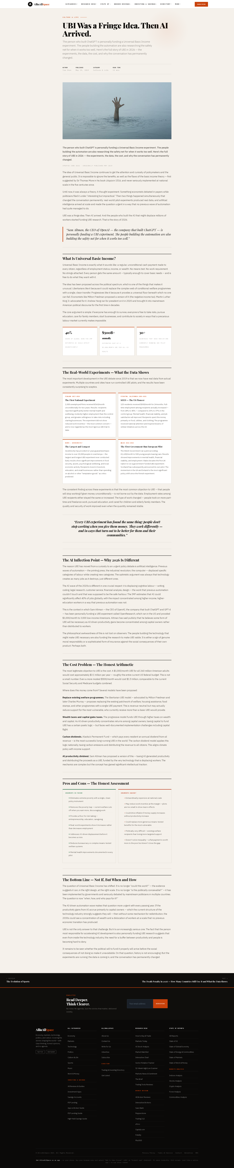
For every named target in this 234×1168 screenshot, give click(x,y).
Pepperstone (140, 1113)
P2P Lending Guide (75, 1113)
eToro (137, 1124)
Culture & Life (71, 17)
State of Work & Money (178, 1063)
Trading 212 (140, 1119)
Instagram (51, 1052)
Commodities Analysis (178, 1097)
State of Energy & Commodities (181, 1052)
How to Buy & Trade (143, 1036)
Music (70, 1068)
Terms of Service (165, 1153)
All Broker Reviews (142, 1097)
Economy (71, 1036)
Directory (166, 4)
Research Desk (89, 4)
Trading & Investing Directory (113, 1070)
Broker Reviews (122, 4)
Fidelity (138, 1135)
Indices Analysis (175, 1075)
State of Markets (175, 1057)
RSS (197, 1153)
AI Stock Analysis (142, 1046)
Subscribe (201, 4)
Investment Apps (74, 1092)
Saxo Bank (139, 1108)
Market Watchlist (142, 1052)
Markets (71, 1041)
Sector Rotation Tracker (144, 1063)
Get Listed (106, 1075)
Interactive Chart (142, 1057)
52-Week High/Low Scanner (146, 1068)
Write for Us (106, 1046)
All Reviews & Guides (76, 1086)
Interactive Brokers (143, 1102)
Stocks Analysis (175, 1081)
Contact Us (106, 1041)
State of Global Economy (179, 1046)
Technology (72, 1046)
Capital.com (140, 1129)
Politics (70, 1052)
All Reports (173, 1036)
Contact (178, 1153)
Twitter (40, 1052)
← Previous (18, 980)
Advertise (105, 1052)
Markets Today (141, 1041)
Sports (70, 1063)
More (178, 4)
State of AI (173, 1041)
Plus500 (138, 1140)
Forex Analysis (175, 1092)
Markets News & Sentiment (146, 1074)
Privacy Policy (148, 1153)
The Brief (139, 1079)
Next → (184, 980)
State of (105, 4)
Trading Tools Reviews (144, 1084)
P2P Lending (72, 1102)
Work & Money (73, 1074)
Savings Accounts (75, 1097)
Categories (71, 4)
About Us (105, 1036)
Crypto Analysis (175, 1086)
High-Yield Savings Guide (77, 1119)
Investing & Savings (145, 4)
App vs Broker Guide (76, 1108)
